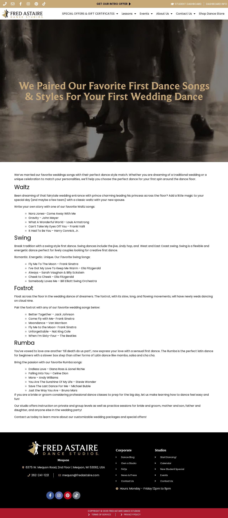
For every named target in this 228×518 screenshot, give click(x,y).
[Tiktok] (44, 4)
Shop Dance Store (211, 13)
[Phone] (5, 4)
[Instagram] (28, 4)
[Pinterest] (36, 4)
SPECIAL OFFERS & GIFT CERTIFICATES (88, 13)
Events (144, 13)
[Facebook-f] (20, 4)
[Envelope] (13, 4)
